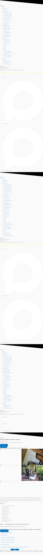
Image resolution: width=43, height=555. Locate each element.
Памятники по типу (6, 26)
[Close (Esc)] (2, 552)
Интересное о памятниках (7, 55)
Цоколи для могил (6, 31)
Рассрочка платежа (5, 9)
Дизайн (4, 45)
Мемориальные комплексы (7, 12)
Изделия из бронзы (6, 206)
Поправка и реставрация (7, 51)
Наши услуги (4, 38)
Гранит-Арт (2, 66)
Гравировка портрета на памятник (6, 532)
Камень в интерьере (6, 36)
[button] (21, 532)
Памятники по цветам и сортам (8, 28)
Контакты (3, 59)
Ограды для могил (6, 29)
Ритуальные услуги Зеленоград (8, 52)
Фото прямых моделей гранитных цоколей (8, 537)
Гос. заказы (5, 21)
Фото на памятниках (6, 41)
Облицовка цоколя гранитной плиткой (7, 542)
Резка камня (5, 42)
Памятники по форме (6, 25)
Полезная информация (5, 53)
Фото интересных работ (7, 56)
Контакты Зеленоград (6, 233)
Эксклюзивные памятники (7, 14)
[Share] (6, 552)
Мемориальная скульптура (7, 32)
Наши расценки (4, 8)
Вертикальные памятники (5, 544)
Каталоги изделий (5, 24)
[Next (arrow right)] (6, 554)
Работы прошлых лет (6, 22)
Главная (3, 351)
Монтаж (4, 48)
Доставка (4, 49)
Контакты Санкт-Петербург (7, 63)
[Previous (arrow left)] (2, 554)
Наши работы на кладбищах (7, 19)
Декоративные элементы (7, 35)
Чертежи (4, 46)
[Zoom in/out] (15, 552)
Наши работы (4, 11)
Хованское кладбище (6, 18)
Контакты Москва (6, 62)
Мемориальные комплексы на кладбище (7, 539)
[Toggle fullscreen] (11, 552)
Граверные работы (6, 39)
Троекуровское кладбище (7, 16)
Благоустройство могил (7, 43)
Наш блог (5, 58)
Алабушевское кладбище (7, 15)
